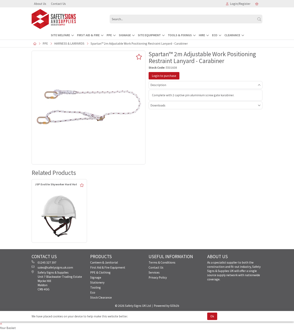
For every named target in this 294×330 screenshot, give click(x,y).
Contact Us (58, 4)
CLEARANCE (232, 35)
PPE (109, 35)
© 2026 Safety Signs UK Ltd (133, 306)
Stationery (97, 282)
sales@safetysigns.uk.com (55, 267)
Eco (92, 292)
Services (154, 272)
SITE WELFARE (60, 35)
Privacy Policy (158, 277)
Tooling (95, 287)
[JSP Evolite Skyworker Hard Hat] (59, 215)
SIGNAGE (125, 35)
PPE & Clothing (100, 272)
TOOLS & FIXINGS (180, 35)
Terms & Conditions (162, 262)
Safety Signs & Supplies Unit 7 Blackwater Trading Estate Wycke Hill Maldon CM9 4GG (60, 280)
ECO (214, 35)
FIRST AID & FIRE (88, 35)
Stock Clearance (101, 297)
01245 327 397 (47, 262)
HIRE (202, 35)
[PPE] (69, 19)
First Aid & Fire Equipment (107, 267)
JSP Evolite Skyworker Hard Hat (56, 184)
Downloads (157, 105)
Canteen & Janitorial (104, 262)
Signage (95, 277)
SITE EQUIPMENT (149, 35)
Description (158, 85)
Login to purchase (164, 76)
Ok (212, 316)
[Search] (259, 19)
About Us (40, 4)
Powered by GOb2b (166, 306)
